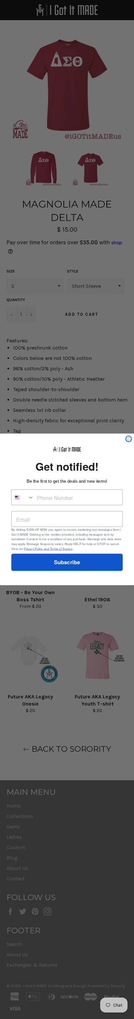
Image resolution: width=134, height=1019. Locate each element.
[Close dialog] (128, 439)
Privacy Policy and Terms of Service (48, 549)
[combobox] (23, 497)
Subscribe (67, 563)
